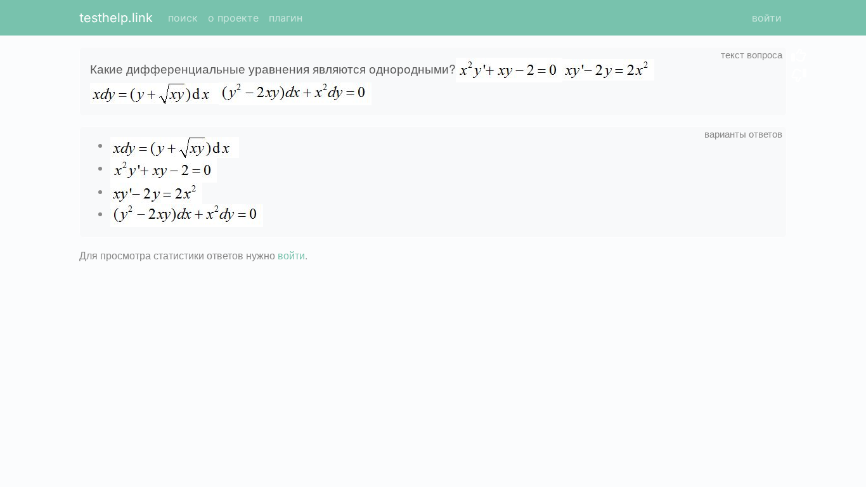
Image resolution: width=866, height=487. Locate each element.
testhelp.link (116, 17)
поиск (183, 17)
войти (767, 17)
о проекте (233, 17)
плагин (285, 17)
